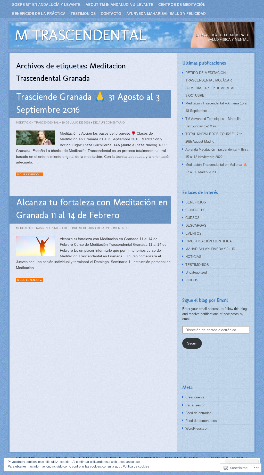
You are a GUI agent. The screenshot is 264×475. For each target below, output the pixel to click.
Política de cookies (136, 466)
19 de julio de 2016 (76, 122)
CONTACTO (194, 210)
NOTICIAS (193, 257)
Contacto (111, 13)
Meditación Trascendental (37, 122)
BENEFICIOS (195, 202)
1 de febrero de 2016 (78, 228)
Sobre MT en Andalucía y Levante (46, 4)
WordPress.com (197, 428)
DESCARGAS (196, 225)
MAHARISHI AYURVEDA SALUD (210, 249)
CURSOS (192, 218)
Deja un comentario (109, 122)
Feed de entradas (198, 413)
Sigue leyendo (29, 174)
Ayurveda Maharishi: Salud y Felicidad (166, 13)
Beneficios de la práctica (38, 13)
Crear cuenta (194, 397)
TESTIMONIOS (197, 265)
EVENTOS (193, 233)
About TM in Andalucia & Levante (119, 4)
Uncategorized (196, 272)
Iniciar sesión (195, 405)
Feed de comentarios (201, 421)
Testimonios (83, 13)
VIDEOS (191, 280)
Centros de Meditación (181, 4)
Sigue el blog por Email (205, 300)
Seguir (192, 343)
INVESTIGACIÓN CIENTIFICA (208, 241)
